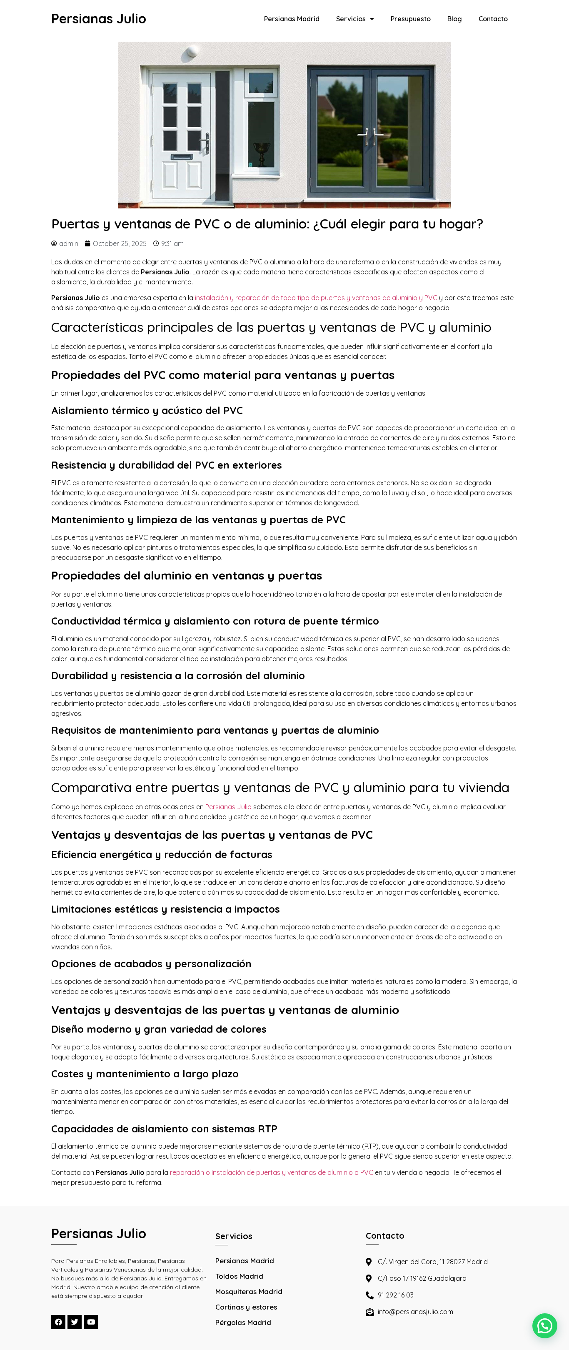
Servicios (351, 19)
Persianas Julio (98, 18)
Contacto (493, 19)
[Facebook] (58, 1322)
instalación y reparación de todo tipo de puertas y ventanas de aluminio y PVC (316, 298)
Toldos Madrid (239, 1276)
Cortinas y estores (246, 1306)
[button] (544, 1325)
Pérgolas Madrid (243, 1322)
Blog (454, 19)
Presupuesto (411, 19)
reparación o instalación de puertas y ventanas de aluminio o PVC (271, 1172)
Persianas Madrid (291, 19)
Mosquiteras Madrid (248, 1291)
